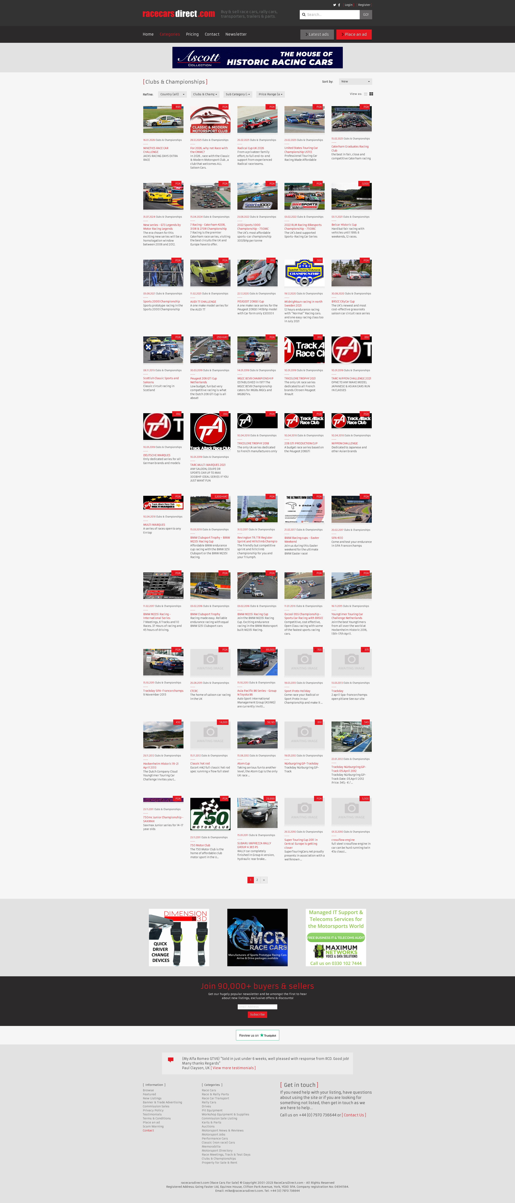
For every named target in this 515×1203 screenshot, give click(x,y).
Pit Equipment (212, 1110)
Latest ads (318, 34)
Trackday (337, 691)
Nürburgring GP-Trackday (301, 763)
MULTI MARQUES (154, 525)
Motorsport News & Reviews (223, 1130)
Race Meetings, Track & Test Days (226, 1154)
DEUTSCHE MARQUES (156, 455)
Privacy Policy (153, 1110)
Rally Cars (209, 1102)
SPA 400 (337, 538)
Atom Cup (243, 763)
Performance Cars (215, 1138)
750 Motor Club (200, 845)
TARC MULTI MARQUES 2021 (208, 465)
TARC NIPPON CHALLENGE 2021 (351, 378)
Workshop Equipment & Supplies (225, 1114)
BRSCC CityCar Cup (343, 301)
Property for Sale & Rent (219, 1162)
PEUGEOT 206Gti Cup (250, 301)
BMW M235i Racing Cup (252, 614)
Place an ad (355, 34)
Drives (206, 1106)
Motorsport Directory (217, 1150)
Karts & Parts (211, 1122)
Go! (366, 15)
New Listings (152, 1098)
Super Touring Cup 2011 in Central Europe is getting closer (301, 843)
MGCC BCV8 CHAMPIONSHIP (255, 378)
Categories (170, 34)
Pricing (192, 34)
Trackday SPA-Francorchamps (163, 691)
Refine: (148, 94)
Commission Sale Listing (219, 1118)
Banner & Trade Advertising (162, 1102)
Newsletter (236, 34)
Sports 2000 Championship (161, 301)
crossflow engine (343, 840)
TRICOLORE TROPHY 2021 (300, 378)
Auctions (208, 1126)
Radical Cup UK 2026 (250, 148)
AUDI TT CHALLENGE (203, 301)
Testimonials (152, 1114)
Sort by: (327, 81)
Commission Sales (156, 1106)
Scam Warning (153, 1126)
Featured (149, 1094)
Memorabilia (211, 1146)
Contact (212, 34)
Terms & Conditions (157, 1118)
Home (148, 34)
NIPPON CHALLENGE (345, 443)
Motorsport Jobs (213, 1134)
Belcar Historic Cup (344, 224)
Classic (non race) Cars (218, 1142)
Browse (148, 1090)
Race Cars (209, 1090)
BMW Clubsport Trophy (205, 614)
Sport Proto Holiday (297, 691)
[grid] (371, 94)
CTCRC (194, 691)
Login (348, 5)
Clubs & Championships (219, 1158)
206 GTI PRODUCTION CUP (300, 443)
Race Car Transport (215, 1098)
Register (364, 5)
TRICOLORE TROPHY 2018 (253, 443)
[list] (365, 94)
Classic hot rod (200, 763)
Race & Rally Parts (215, 1094)
